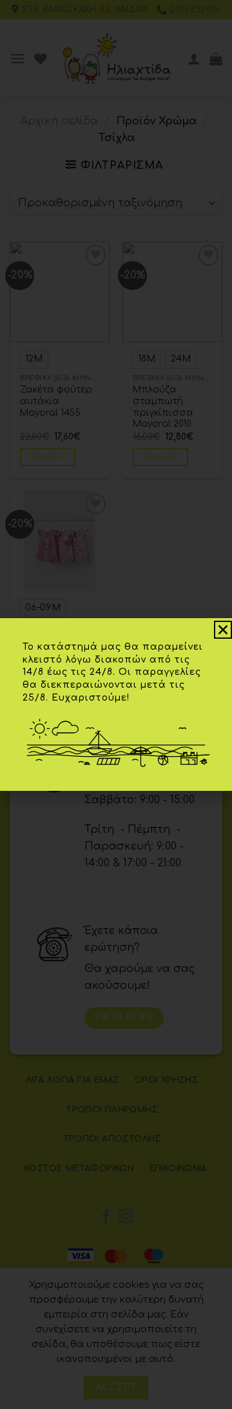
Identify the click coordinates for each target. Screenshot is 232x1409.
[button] (223, 629)
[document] (116, 704)
